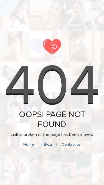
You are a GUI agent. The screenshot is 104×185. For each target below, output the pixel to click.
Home (28, 144)
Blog (48, 144)
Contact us (71, 144)
